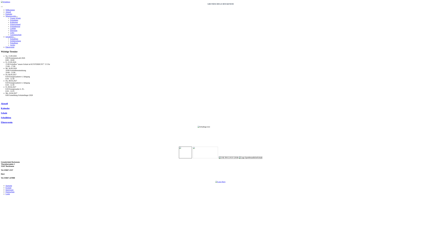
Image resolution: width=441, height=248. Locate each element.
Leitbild (13, 29)
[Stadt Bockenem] (185, 158)
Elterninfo (13, 31)
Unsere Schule (15, 18)
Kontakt (8, 188)
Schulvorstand (15, 24)
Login (8, 194)
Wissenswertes (11, 16)
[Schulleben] (14, 37)
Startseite (9, 186)
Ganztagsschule (15, 35)
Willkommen (10, 10)
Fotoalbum (14, 43)
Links (12, 33)
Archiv (12, 45)
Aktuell (8, 12)
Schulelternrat (15, 26)
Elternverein (10, 47)
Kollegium (14, 22)
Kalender (9, 14)
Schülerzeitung (15, 41)
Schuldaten (14, 20)
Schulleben (10, 37)
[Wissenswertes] (17, 16)
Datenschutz (10, 192)
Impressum (9, 190)
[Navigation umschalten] (2, 6)
